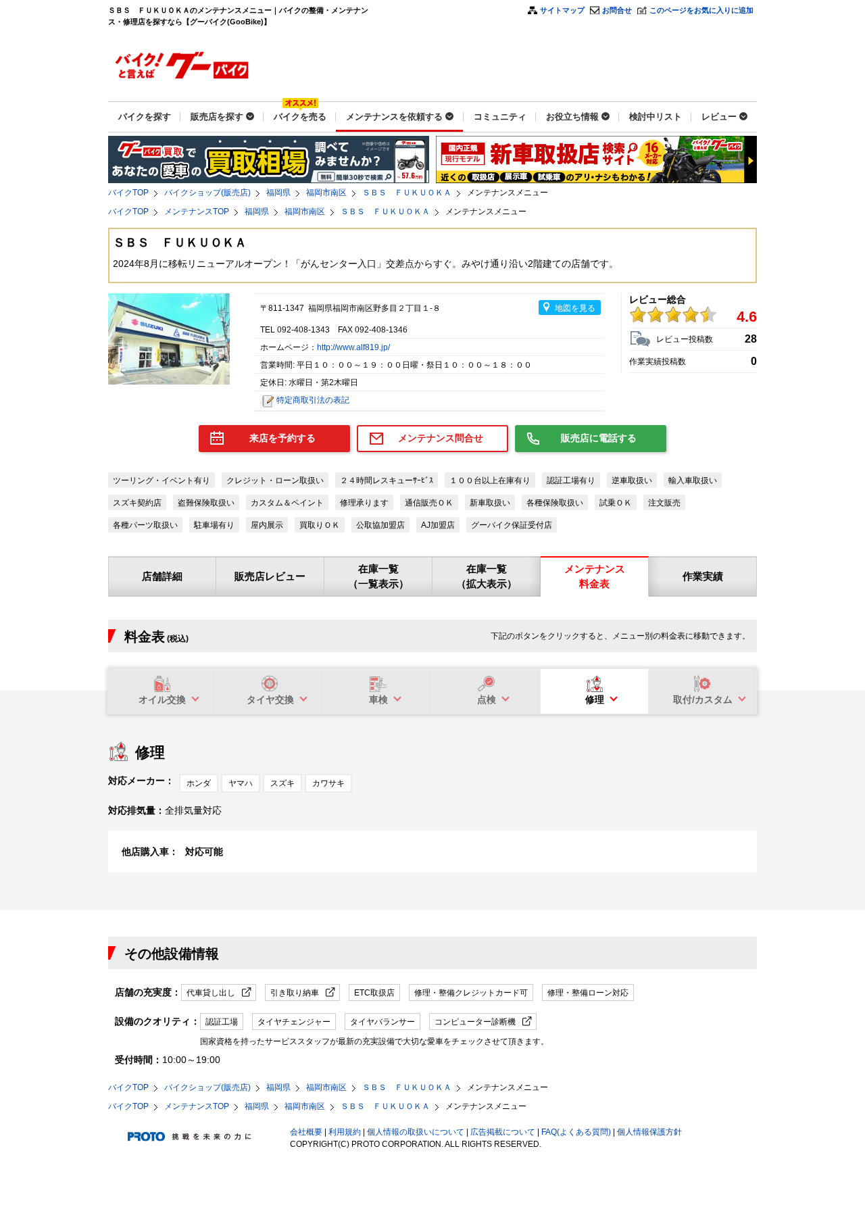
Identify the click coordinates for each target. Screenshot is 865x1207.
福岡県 (278, 192)
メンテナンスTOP (196, 211)
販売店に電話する (599, 438)
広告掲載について (502, 1132)
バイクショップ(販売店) (207, 192)
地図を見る (575, 308)
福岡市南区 (326, 192)
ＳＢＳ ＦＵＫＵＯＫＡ (406, 192)
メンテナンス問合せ (440, 438)
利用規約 (344, 1132)
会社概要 (306, 1132)
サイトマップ (562, 10)
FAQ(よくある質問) (576, 1132)
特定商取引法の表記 (312, 400)
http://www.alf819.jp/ (353, 347)
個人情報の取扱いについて (415, 1132)
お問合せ (617, 10)
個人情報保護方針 (649, 1132)
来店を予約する (282, 438)
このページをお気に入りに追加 (701, 10)
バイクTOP (128, 192)
